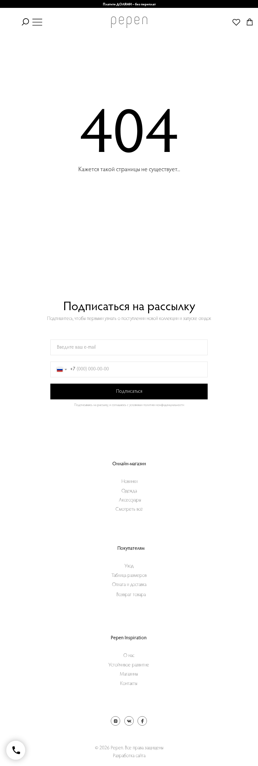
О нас (128, 655)
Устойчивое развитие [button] (129, 665)
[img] (37, 22)
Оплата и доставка (129, 584)
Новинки (129, 481)
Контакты (128, 683)
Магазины (129, 674)
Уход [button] (129, 566)
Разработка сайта (129, 755)
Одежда (129, 491)
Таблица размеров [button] (129, 575)
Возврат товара (131, 594)
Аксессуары (130, 500)
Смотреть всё (129, 509)
